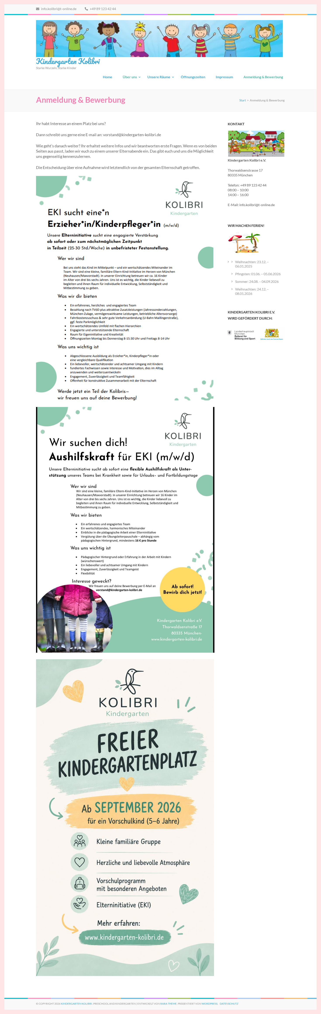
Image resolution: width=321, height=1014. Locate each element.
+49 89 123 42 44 (102, 9)
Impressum (224, 77)
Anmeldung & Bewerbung (263, 77)
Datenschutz (229, 1003)
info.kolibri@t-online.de (58, 9)
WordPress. (210, 1003)
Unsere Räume (158, 77)
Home (107, 77)
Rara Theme (168, 1003)
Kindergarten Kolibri (68, 61)
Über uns (130, 77)
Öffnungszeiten (193, 77)
